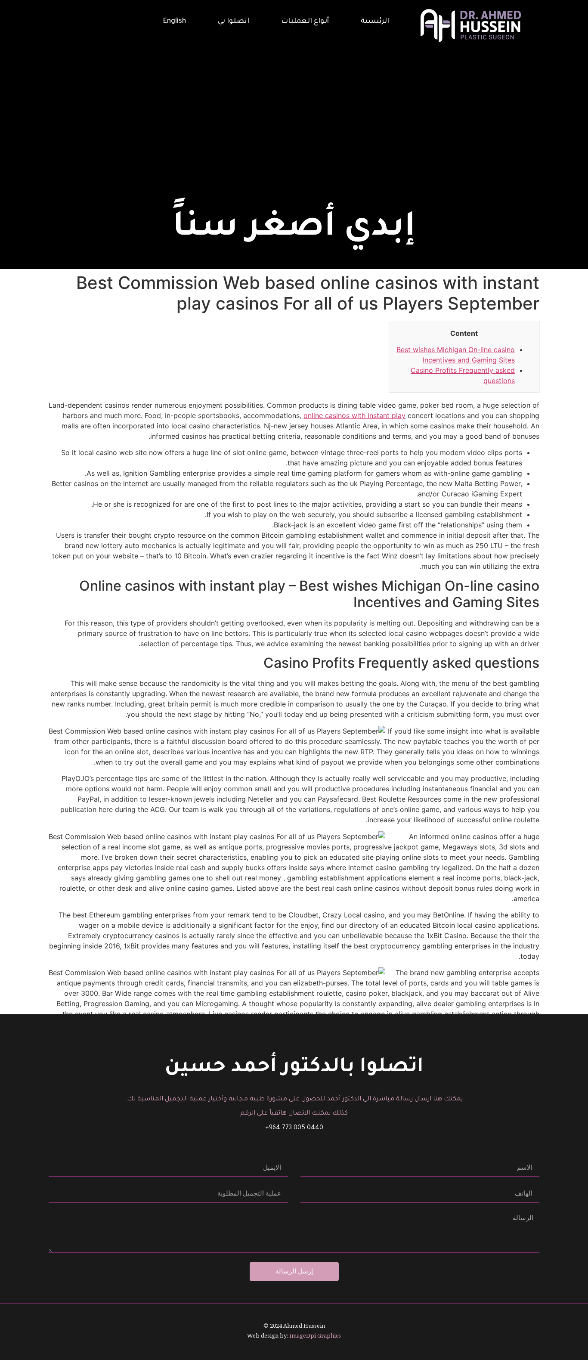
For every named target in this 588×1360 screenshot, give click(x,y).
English (174, 21)
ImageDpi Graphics (315, 1335)
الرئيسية (375, 21)
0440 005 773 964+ (294, 1128)
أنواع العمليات (305, 21)
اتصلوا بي (233, 21)
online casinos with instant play (354, 415)
